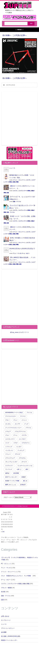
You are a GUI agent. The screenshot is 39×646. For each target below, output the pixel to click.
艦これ (25, 481)
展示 (26, 469)
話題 (8, 192)
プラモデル (22, 458)
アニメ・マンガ (17, 253)
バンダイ (18, 446)
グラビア (8, 431)
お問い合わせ (5, 616)
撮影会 (7, 473)
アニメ (15, 420)
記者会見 (22, 484)
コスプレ (24, 435)
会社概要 (3, 632)
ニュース (12, 168)
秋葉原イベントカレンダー (9, 640)
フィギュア (20, 450)
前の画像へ (6, 35)
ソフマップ (8, 446)
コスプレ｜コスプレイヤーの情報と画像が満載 (15, 583)
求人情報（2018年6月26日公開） (11, 636)
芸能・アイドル (17, 201)
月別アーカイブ (9, 497)
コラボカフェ (25, 443)
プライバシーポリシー (8, 628)
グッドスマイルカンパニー (13, 427)
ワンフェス (8, 469)
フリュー (8, 454)
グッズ (26, 424)
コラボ (15, 443)
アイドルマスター (10, 416)
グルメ (7, 435)
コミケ (7, 443)
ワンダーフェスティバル (24, 465)
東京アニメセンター (11, 477)
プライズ (17, 454)
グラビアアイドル (20, 431)
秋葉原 (23, 477)
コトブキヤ (22, 439)
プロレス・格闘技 (6, 587)
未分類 (3, 591)
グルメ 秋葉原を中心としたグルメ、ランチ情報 (16, 576)
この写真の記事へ (19, 35)
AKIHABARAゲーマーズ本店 (14, 412)
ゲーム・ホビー (26, 253)
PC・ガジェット (6, 563)
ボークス (24, 462)
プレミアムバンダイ (11, 462)
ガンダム (8, 424)
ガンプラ (17, 424)
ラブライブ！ (9, 465)
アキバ (7, 420)
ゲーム (15, 435)
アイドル (29, 412)
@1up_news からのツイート (19, 332)
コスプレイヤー (10, 439)
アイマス (22, 416)
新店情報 (16, 473)
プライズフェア (10, 458)
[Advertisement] (19, 119)
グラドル (28, 427)
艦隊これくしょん (10, 484)
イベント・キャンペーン (19, 180)
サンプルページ (6, 620)
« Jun (2, 531)
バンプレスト (9, 450)
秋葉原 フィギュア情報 (12, 481)
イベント (24, 420)
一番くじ (18, 469)
